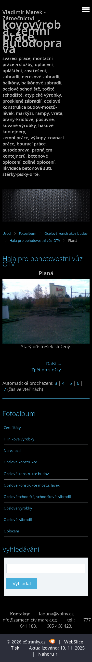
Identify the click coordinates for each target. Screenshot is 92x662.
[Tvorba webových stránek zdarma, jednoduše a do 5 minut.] (52, 641)
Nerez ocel (12, 450)
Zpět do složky (46, 370)
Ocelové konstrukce (20, 461)
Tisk (15, 648)
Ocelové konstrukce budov (66, 233)
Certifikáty (12, 427)
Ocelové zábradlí (18, 519)
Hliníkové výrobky (19, 439)
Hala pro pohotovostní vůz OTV (35, 240)
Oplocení (11, 531)
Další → (54, 364)
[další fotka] (81, 311)
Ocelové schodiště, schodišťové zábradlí (37, 496)
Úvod (6, 233)
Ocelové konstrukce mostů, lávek (32, 485)
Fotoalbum (27, 233)
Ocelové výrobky (18, 508)
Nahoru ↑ (47, 654)
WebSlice (73, 642)
